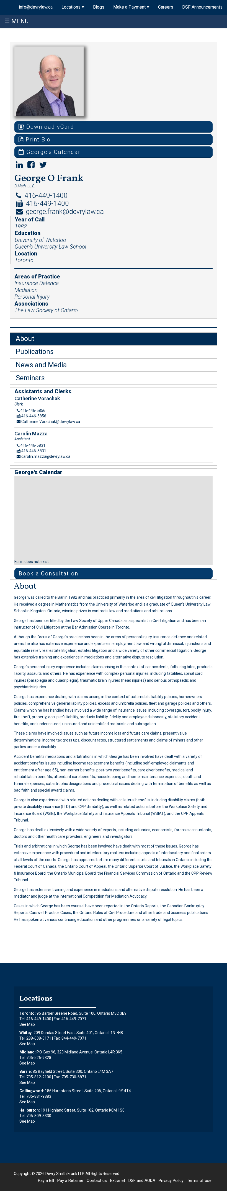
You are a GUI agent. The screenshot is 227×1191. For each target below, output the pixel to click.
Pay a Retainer (70, 1180)
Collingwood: (31, 1091)
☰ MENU (16, 21)
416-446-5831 (32, 445)
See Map (27, 1024)
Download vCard (49, 126)
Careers (165, 7)
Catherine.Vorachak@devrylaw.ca (50, 421)
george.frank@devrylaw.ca (64, 212)
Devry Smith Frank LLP (64, 1173)
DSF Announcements (202, 7)
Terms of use (199, 1180)
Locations (71, 7)
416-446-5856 (32, 410)
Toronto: (27, 1013)
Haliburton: (29, 1110)
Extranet (117, 1180)
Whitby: (26, 1032)
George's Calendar (52, 152)
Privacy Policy (171, 1180)
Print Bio (37, 139)
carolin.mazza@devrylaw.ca (45, 456)
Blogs (98, 7)
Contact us (97, 1180)
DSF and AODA (141, 1180)
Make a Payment (130, 7)
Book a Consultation (48, 573)
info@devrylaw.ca (36, 7)
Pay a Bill (46, 1180)
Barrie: (25, 1071)
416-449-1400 (45, 196)
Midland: (27, 1052)
